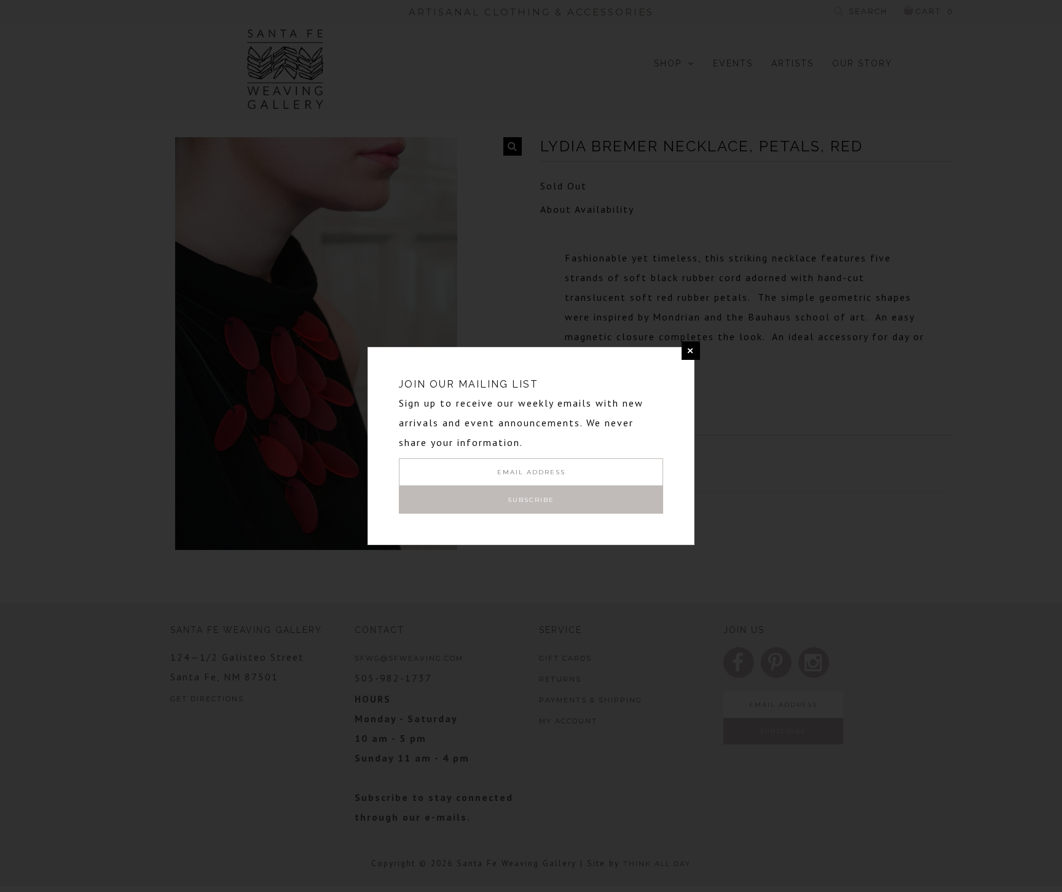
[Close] (691, 350)
